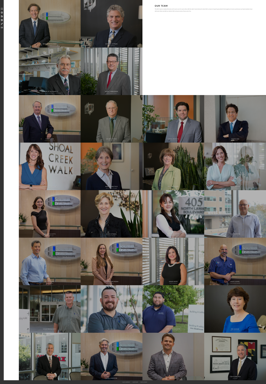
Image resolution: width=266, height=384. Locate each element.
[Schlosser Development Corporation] (11, 3)
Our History (143, 382)
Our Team (135, 382)
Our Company (126, 382)
